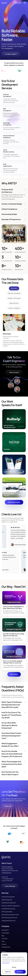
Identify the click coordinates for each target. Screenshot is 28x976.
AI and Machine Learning (8, 909)
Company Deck (6, 947)
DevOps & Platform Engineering (10, 906)
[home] (4, 3)
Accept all (20, 971)
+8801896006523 (6, 873)
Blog (3, 936)
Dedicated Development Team (10, 915)
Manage (14, 967)
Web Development (7, 900)
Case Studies (5, 933)
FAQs (3, 941)
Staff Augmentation (7, 912)
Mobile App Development (9, 903)
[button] (24, 3)
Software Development (8, 897)
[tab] (14, 288)
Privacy (4, 951)
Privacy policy (6, 963)
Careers (4, 944)
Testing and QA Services (8, 920)
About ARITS (5, 930)
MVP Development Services (9, 918)
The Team (4, 938)
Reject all (7, 971)
